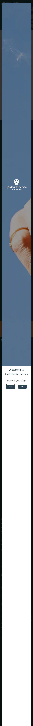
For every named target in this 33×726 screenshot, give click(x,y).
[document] (16, 363)
